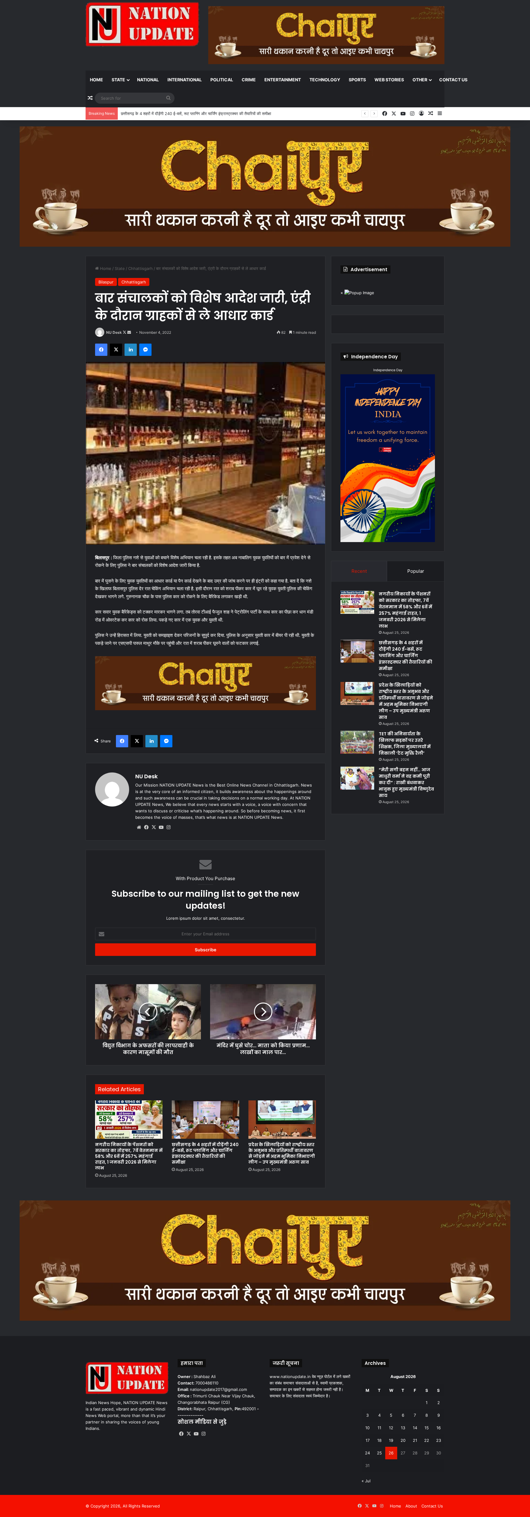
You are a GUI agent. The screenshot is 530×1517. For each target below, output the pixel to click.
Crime (249, 79)
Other (420, 79)
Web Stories (389, 79)
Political (221, 79)
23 (438, 1440)
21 (415, 1440)
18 (379, 1440)
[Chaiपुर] (265, 185)
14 (415, 1427)
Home (96, 79)
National (148, 79)
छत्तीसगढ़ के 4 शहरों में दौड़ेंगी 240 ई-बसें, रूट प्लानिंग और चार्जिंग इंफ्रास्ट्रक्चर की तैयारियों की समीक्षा (205, 1153)
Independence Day (387, 370)
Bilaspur (105, 281)
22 (426, 1440)
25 (379, 1452)
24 (367, 1452)
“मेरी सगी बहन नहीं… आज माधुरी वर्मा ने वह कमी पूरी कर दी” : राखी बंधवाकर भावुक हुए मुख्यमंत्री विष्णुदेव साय (406, 783)
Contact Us (453, 79)
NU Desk (114, 332)
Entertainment (282, 79)
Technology (324, 79)
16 (438, 1427)
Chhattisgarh (140, 268)
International (184, 79)
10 (367, 1427)
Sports (357, 79)
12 (391, 1427)
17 (368, 1440)
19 (391, 1440)
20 (403, 1440)
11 (379, 1427)
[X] (153, 827)
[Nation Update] (142, 24)
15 (426, 1427)
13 (403, 1427)
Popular (415, 571)
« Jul (366, 1480)
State (118, 79)
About (411, 1506)
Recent (359, 571)
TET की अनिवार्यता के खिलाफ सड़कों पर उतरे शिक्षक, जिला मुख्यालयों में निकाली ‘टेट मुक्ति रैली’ (405, 743)
